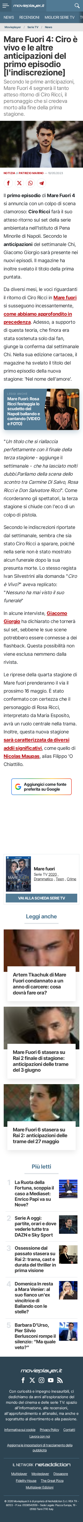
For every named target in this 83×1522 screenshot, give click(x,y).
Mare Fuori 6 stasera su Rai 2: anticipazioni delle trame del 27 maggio (40, 1136)
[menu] (6, 6)
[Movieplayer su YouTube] (50, 1380)
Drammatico (43, 879)
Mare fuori (65, 297)
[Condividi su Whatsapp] (30, 183)
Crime (71, 879)
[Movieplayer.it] (29, 6)
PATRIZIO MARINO (31, 173)
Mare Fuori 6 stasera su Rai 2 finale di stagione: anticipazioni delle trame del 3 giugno (40, 1061)
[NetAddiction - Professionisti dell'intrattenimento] (52, 1465)
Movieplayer (13, 27)
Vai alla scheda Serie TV (41, 898)
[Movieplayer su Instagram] (41, 1380)
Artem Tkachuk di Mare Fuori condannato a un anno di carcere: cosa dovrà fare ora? (39, 983)
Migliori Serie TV (59, 17)
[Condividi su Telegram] (41, 183)
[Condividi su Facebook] (8, 183)
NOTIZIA (9, 173)
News (9, 17)
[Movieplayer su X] (32, 1380)
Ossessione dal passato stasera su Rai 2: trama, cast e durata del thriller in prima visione (35, 1259)
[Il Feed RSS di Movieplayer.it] (60, 1380)
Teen (60, 879)
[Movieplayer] (41, 1370)
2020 (52, 874)
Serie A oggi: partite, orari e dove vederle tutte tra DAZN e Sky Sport (35, 1226)
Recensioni (29, 17)
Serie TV (33, 27)
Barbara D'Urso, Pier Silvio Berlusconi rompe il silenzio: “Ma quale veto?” (35, 1336)
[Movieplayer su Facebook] (23, 1380)
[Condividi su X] (19, 183)
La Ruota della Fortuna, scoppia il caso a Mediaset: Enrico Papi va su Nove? (34, 1194)
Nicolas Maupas (22, 756)
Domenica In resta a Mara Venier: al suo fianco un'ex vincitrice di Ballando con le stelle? (34, 1298)
